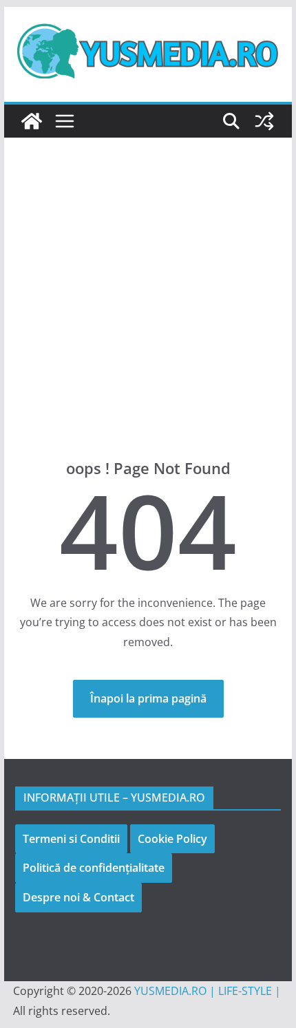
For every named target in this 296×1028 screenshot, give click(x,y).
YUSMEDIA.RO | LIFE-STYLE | (207, 990)
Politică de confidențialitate (94, 867)
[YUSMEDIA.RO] (31, 121)
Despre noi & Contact (78, 897)
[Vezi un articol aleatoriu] (264, 121)
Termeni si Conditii (71, 838)
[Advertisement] (148, 318)
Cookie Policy (172, 838)
